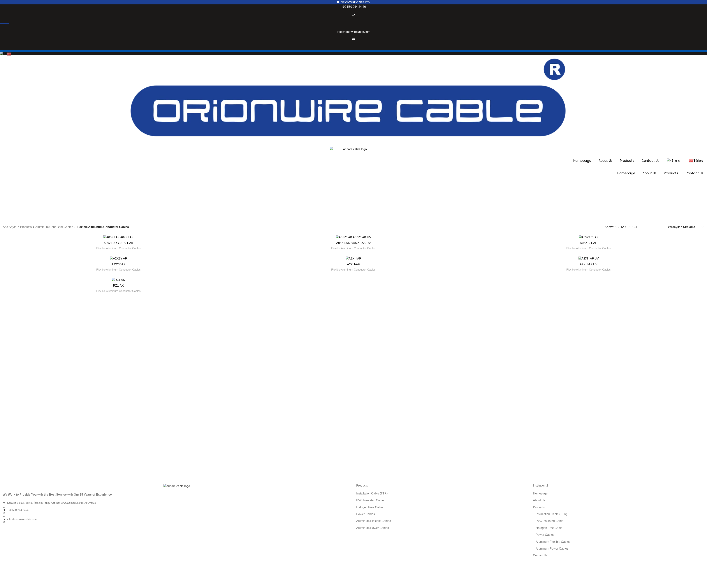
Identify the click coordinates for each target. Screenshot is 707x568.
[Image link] (176, 485)
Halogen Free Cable (369, 507)
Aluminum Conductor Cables (54, 227)
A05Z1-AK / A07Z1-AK (118, 243)
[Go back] (283, 193)
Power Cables (365, 514)
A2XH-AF (353, 264)
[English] (3, 53)
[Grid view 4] (660, 227)
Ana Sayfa (9, 227)
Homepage (582, 160)
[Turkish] (9, 53)
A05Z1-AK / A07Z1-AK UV (353, 243)
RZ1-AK (118, 285)
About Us (606, 160)
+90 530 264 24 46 (353, 6)
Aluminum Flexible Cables (373, 520)
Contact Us (650, 160)
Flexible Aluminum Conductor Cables (118, 248)
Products (627, 160)
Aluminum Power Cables (372, 527)
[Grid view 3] (653, 227)
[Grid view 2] (646, 227)
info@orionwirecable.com (353, 31)
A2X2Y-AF (118, 264)
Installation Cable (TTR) (372, 493)
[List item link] (177, 510)
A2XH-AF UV (588, 264)
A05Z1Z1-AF (588, 243)
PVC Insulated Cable (370, 500)
